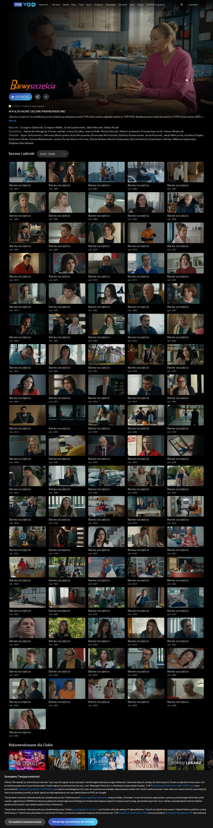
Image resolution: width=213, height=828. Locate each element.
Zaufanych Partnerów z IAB (133, 812)
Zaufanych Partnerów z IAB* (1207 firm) (173, 785)
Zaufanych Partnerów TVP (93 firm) (36, 789)
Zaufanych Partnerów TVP (179, 812)
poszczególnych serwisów (94, 797)
